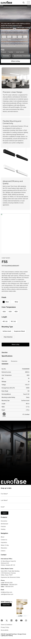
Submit (5, 513)
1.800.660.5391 (13, 584)
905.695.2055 (8, 582)
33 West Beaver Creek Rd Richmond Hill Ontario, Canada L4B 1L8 (8, 563)
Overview (6, 56)
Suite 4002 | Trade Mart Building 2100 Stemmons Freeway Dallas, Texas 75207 (10, 573)
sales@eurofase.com (7, 594)
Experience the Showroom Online (10, 577)
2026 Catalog (6, 602)
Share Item (5, 352)
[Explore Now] (23, 608)
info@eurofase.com (6, 592)
